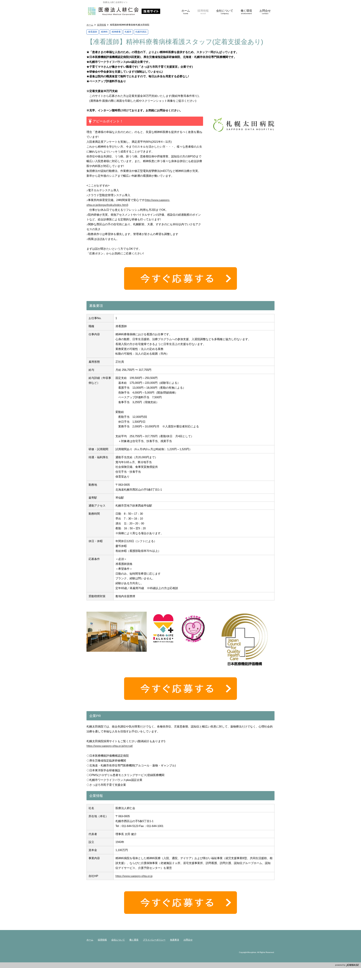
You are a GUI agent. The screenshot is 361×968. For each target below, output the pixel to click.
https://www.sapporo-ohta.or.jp (133, 876)
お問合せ (188, 939)
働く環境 (133, 939)
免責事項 (174, 939)
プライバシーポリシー (154, 939)
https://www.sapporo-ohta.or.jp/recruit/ (109, 745)
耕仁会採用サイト (124, 11)
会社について (118, 939)
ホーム (89, 25)
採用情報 (101, 25)
